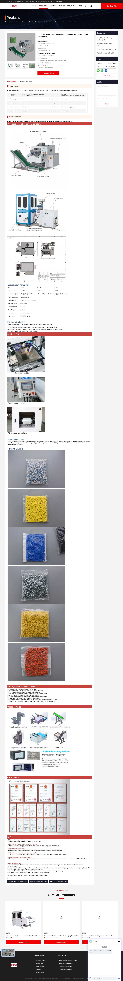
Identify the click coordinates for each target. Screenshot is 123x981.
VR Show (61, 6)
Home (34, 6)
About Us (70, 6)
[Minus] (119, 941)
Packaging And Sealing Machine (58, 881)
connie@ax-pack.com (43, 1)
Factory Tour (39, 963)
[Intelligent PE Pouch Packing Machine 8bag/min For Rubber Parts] (61, 917)
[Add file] (90, 978)
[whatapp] (102, 70)
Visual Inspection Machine (66, 963)
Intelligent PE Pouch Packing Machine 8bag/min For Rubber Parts (59, 937)
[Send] (118, 978)
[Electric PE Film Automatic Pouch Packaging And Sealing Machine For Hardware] (23, 917)
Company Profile (40, 960)
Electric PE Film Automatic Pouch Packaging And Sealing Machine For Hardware (23, 937)
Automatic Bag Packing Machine (38, 881)
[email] (106, 71)
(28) (105, 44)
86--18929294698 (57, 1)
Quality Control (40, 966)
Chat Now (106, 75)
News (80, 6)
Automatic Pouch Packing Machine (18, 881)
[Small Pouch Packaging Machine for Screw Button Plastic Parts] (99, 917)
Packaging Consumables (65, 969)
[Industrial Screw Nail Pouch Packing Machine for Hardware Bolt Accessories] (21, 47)
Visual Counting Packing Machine (25, 21)
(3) (105, 49)
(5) (105, 53)
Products (43, 6)
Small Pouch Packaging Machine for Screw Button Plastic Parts (99, 937)
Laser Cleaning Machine (65, 966)
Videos (53, 6)
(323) (104, 39)
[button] (34, 65)
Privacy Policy (40, 972)
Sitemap (38, 969)
